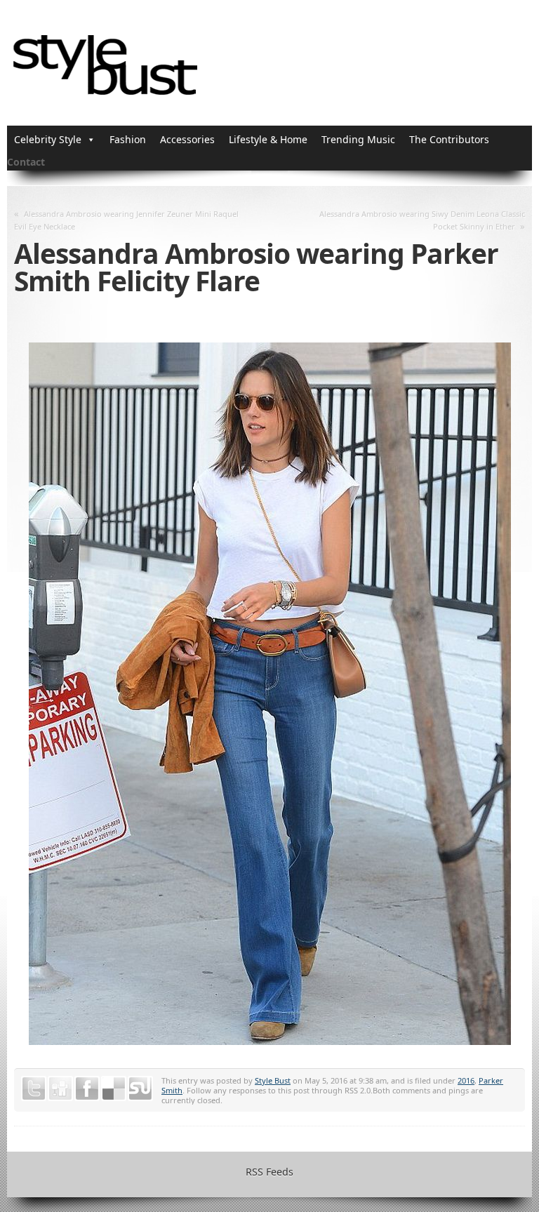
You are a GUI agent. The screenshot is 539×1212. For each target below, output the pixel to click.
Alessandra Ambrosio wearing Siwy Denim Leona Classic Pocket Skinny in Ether (422, 220)
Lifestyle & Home (268, 139)
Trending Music (358, 139)
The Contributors (449, 139)
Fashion (127, 139)
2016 (466, 1080)
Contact (26, 161)
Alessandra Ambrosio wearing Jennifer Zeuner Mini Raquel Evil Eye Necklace (126, 220)
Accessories (187, 139)
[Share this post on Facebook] (87, 1088)
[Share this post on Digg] (60, 1088)
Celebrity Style (47, 139)
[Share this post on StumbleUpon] (140, 1088)
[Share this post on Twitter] (33, 1088)
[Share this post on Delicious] (113, 1088)
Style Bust (273, 1080)
